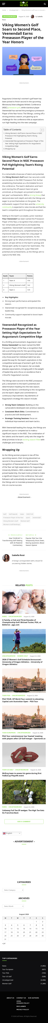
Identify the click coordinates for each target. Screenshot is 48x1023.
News (4, 966)
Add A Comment (23, 822)
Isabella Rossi (18, 555)
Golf (4, 514)
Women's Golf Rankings (11, 524)
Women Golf (25, 521)
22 (36, 932)
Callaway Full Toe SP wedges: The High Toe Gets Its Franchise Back (23, 811)
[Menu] (3, 3)
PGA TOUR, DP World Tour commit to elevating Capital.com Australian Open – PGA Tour (23, 700)
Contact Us (21, 998)
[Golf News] (24, 4)
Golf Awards (13, 514)
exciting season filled (31, 439)
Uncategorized (9, 16)
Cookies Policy (23, 1003)
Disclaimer (21, 1006)
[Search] (44, 3)
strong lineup (35, 195)
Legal (19, 1001)
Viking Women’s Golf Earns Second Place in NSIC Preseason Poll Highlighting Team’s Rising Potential (23, 135)
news (22, 514)
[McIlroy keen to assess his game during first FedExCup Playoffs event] (24, 755)
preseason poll (14, 107)
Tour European (7, 969)
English (9, 833)
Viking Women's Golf (10, 521)
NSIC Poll (30, 514)
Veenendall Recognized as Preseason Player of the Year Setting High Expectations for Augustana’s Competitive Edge (24, 143)
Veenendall (37, 518)
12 (18, 929)
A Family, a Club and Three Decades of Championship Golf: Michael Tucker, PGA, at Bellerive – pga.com (21, 622)
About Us (10, 998)
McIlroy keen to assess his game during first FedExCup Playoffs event (21, 774)
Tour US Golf (6, 976)
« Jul (3, 943)
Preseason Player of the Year (13, 518)
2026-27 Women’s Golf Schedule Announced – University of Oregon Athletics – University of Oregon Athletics (22, 662)
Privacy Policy (23, 1009)
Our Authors (33, 998)
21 (30, 932)
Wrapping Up (10, 149)
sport (28, 518)
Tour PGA (5, 973)
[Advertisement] (19, 861)
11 (12, 929)
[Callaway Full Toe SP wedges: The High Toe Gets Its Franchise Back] (24, 792)
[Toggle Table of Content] (40, 130)
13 (24, 929)
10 (5, 929)
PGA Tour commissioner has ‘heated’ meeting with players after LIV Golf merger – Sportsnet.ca (23, 737)
